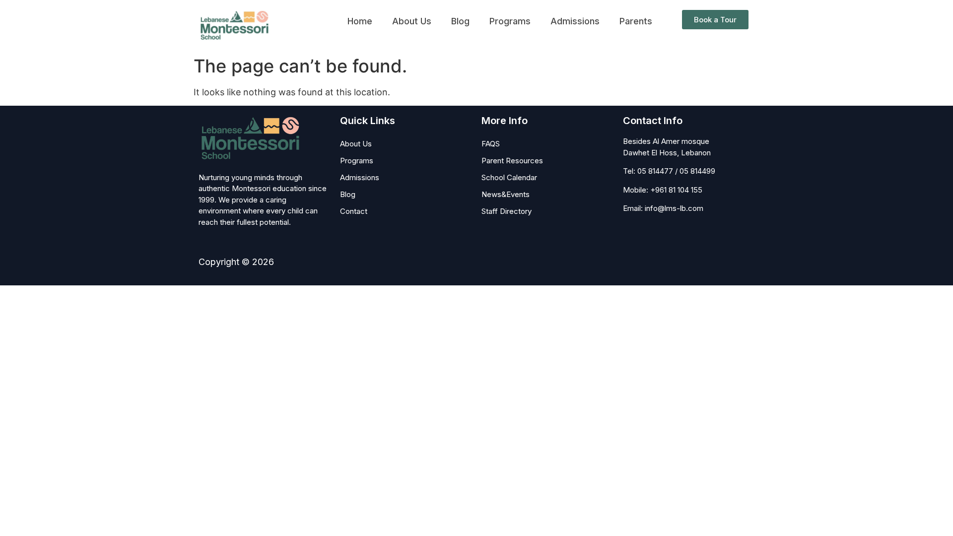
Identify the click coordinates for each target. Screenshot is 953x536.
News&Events (505, 194)
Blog (460, 21)
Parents (635, 21)
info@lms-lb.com (674, 208)
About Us (411, 21)
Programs (510, 21)
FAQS (490, 143)
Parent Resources (512, 160)
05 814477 (655, 171)
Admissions (575, 21)
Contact (353, 211)
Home (359, 21)
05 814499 (697, 171)
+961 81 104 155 (676, 190)
